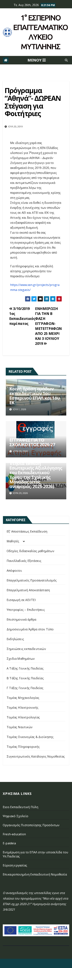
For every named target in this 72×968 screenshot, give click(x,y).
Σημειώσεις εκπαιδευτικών (26, 649)
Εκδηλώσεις (15, 639)
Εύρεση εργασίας (15, 865)
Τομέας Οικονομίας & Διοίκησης (30, 737)
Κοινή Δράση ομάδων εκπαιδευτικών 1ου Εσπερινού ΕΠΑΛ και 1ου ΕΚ (34, 396)
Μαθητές (13, 541)
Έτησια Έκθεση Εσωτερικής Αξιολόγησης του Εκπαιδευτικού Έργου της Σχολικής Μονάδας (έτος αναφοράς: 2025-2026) (35, 474)
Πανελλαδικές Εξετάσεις (24, 561)
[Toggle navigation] (36, 60)
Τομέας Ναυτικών (19, 727)
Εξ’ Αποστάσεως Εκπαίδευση (27, 531)
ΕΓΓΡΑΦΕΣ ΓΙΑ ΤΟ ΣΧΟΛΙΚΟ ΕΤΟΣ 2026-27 (32, 442)
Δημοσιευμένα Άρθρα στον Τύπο (30, 629)
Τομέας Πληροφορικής (23, 747)
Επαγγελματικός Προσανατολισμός (32, 580)
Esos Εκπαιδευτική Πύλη (20, 807)
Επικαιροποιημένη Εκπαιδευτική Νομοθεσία (35, 874)
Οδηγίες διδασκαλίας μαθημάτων (30, 551)
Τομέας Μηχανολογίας (23, 698)
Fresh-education (14, 834)
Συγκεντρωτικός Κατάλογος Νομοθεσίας (36, 756)
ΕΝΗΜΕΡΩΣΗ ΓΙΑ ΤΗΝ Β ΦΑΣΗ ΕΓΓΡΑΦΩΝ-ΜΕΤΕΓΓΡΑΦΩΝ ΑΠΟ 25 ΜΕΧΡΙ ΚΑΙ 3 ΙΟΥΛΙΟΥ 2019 (48, 326)
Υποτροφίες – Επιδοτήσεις (26, 610)
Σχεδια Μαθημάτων (21, 659)
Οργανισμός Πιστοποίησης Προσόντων (31, 825)
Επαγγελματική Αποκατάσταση (28, 590)
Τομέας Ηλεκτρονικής (22, 708)
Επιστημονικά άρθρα (21, 619)
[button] (66, 60)
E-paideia (9, 843)
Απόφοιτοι (14, 571)
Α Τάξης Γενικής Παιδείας (25, 668)
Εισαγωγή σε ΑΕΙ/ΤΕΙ (21, 600)
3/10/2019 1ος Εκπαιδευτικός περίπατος (22, 316)
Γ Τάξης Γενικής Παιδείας (25, 688)
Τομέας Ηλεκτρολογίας (23, 717)
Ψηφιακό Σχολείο (15, 816)
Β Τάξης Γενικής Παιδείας (25, 678)
